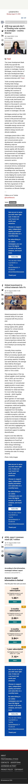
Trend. (22, 78)
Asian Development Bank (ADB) (14, 205)
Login (24, 18)
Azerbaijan (13, 202)
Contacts (5, 762)
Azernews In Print (8, 766)
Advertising (16, 762)
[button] (2, 26)
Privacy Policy (7, 769)
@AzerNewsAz (10, 197)
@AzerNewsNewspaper (16, 272)
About (3, 755)
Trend (9, 59)
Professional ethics (9, 759)
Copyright (19, 769)
